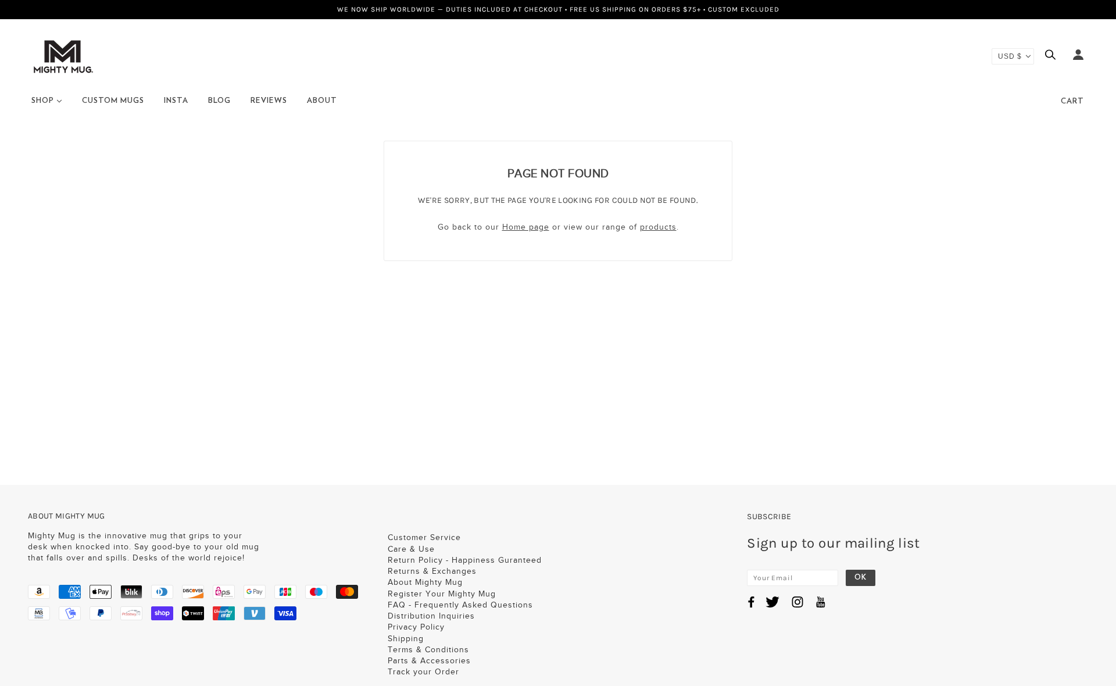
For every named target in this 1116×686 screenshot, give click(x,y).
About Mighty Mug (425, 582)
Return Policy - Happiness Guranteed (465, 560)
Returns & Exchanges (432, 571)
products (658, 227)
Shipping (406, 638)
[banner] (63, 55)
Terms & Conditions (428, 649)
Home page (525, 227)
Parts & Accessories (429, 660)
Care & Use (411, 549)
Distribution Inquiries (431, 616)
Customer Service (424, 537)
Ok (860, 577)
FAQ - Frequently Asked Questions (460, 605)
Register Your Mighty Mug (442, 593)
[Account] (1078, 56)
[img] (1053, 56)
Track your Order (423, 671)
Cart (1072, 101)
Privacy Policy (416, 627)
